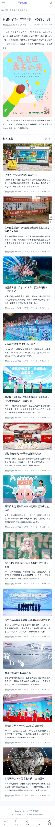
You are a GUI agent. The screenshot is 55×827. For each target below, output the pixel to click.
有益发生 (36, 811)
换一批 (47, 139)
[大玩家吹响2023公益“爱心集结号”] (27, 326)
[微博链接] (51, 216)
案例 (19, 308)
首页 (13, 10)
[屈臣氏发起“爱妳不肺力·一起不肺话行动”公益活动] (27, 489)
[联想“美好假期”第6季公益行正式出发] (27, 436)
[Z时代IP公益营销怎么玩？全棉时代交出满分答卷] (27, 545)
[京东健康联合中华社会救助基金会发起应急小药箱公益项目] (27, 210)
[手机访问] (51, 222)
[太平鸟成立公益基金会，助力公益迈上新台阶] (27, 602)
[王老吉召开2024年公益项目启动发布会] (27, 708)
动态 (21, 10)
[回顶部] (51, 227)
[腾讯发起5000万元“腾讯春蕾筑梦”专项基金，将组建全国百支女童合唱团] (27, 379)
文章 (17, 10)
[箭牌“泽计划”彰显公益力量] (27, 655)
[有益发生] (27, 3)
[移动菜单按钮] (3, 3)
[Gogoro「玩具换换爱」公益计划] (27, 157)
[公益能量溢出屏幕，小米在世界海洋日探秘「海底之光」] (27, 270)
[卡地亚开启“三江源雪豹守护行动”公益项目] (27, 761)
